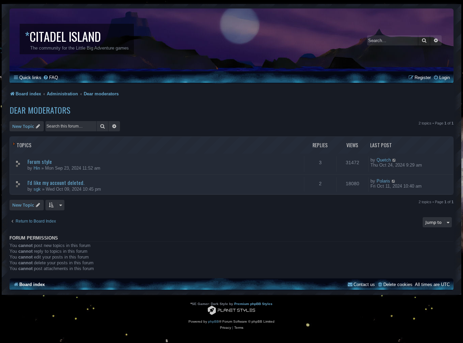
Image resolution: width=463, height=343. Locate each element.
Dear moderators (40, 110)
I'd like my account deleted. (55, 182)
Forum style (39, 161)
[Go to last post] (394, 160)
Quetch (384, 160)
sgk (37, 189)
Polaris (383, 181)
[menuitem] (50, 77)
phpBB (213, 321)
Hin (37, 168)
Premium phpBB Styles (253, 304)
